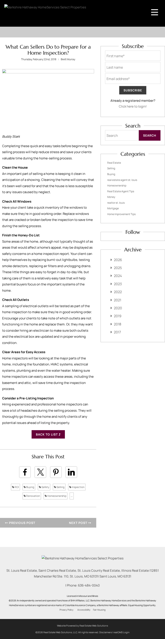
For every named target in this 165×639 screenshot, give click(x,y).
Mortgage (113, 208)
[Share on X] (40, 472)
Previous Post (21, 523)
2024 (118, 275)
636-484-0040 (89, 585)
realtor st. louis (116, 203)
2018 (117, 324)
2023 (118, 284)
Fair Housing (99, 609)
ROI (16, 487)
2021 (117, 300)
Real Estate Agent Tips (120, 191)
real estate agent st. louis (122, 180)
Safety (45, 487)
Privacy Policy (66, 609)
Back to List (47, 434)
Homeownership (56, 496)
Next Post (78, 523)
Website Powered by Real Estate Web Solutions (82, 625)
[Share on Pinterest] (56, 472)
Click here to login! (133, 106)
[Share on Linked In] (71, 472)
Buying (30, 487)
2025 (118, 267)
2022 (118, 291)
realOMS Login (121, 632)
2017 (117, 332)
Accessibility (83, 609)
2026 (118, 259)
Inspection (77, 487)
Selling (60, 487)
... (72, 496)
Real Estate (114, 163)
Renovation (33, 496)
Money (111, 197)
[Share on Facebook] (25, 472)
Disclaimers (105, 632)
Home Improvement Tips (121, 214)
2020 (118, 308)
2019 (117, 316)
